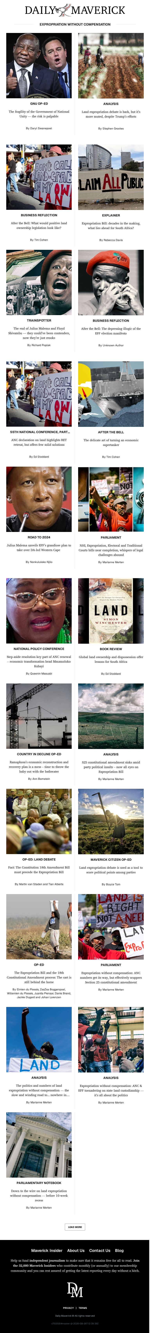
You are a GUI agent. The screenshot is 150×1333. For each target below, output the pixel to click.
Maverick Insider (46, 1250)
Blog (119, 1250)
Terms (83, 1308)
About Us (76, 1250)
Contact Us (99, 1250)
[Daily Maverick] (75, 10)
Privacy (68, 1308)
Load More (75, 1227)
